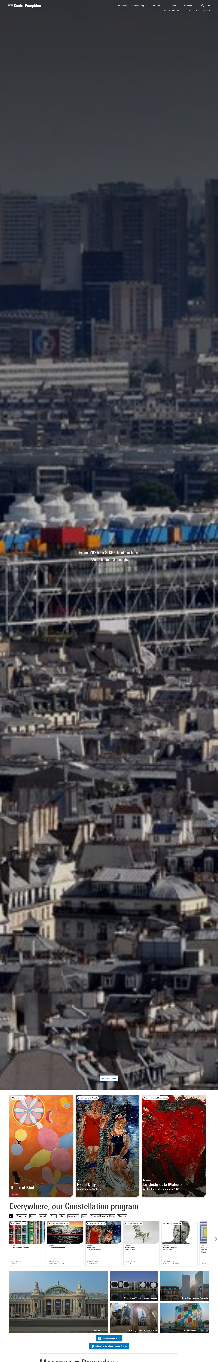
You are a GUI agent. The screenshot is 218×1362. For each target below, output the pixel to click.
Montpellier (73, 1216)
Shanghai (122, 1216)
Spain (53, 1216)
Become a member (172, 10)
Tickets (187, 10)
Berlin (32, 1216)
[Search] (202, 5)
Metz (62, 1216)
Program (157, 5)
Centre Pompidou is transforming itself (134, 5)
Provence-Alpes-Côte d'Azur (102, 1216)
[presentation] (216, 1239)
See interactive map (111, 1338)
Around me (21, 1216)
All (11, 1216)
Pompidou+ (189, 5)
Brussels (43, 1216)
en (209, 5)
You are (207, 10)
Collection (172, 5)
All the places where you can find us (111, 1346)
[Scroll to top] (212, 1356)
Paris (84, 1216)
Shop (197, 10)
